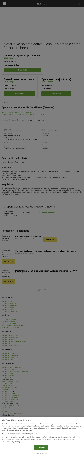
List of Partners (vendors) (11, 442)
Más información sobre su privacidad (19, 430)
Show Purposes (41, 453)
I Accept (41, 447)
